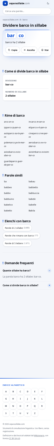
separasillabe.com (10, 19)
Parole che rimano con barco (21, 235)
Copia (14, 50)
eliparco (38, 127)
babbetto (33, 187)
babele (32, 199)
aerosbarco (38, 144)
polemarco (14, 144)
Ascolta (31, 50)
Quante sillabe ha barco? (17, 270)
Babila (32, 210)
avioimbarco (39, 153)
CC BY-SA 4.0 (14, 438)
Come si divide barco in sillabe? (20, 285)
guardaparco (13, 163)
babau (32, 181)
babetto (8, 210)
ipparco (12, 127)
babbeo (8, 187)
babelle (32, 204)
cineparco (38, 135)
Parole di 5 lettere (17, 243)
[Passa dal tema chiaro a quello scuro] (48, 3)
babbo (7, 193)
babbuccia (34, 193)
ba (5, 181)
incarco (37, 121)
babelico (8, 204)
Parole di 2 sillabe (17, 227)
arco (9, 121)
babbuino (9, 199)
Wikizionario (39, 435)
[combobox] (27, 11)
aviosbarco (12, 153)
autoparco (14, 135)
